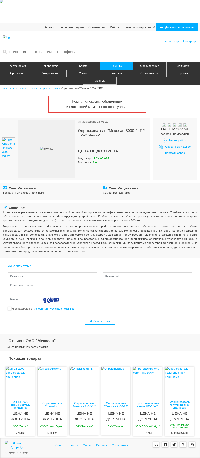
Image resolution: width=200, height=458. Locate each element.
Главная (7, 88)
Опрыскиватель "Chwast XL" (52, 405)
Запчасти (183, 65)
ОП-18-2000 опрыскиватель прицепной (20, 404)
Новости (73, 445)
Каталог (49, 27)
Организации (96, 27)
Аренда (100, 80)
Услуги (83, 73)
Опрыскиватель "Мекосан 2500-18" (84, 405)
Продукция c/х (17, 65)
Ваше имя (16, 276)
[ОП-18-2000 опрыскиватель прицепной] (20, 382)
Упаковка (116, 73)
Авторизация (172, 41)
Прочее (183, 73)
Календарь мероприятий (140, 27)
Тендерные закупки (71, 27)
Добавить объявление (179, 27)
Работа (114, 27)
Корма (83, 65)
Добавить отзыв (100, 321)
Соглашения (120, 445)
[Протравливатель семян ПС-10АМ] (147, 382)
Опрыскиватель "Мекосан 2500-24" (116, 405)
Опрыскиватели (49, 88)
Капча (14, 298)
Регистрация (189, 41)
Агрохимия (16, 73)
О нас (59, 445)
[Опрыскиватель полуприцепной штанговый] (179, 382)
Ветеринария (49, 73)
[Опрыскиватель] (52, 382)
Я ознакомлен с (22, 308)
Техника (117, 65)
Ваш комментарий (22, 285)
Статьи (87, 445)
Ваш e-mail (112, 276)
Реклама (101, 445)
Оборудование (149, 65)
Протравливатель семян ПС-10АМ (148, 405)
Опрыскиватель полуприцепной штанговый (180, 404)
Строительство (149, 73)
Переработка (50, 65)
